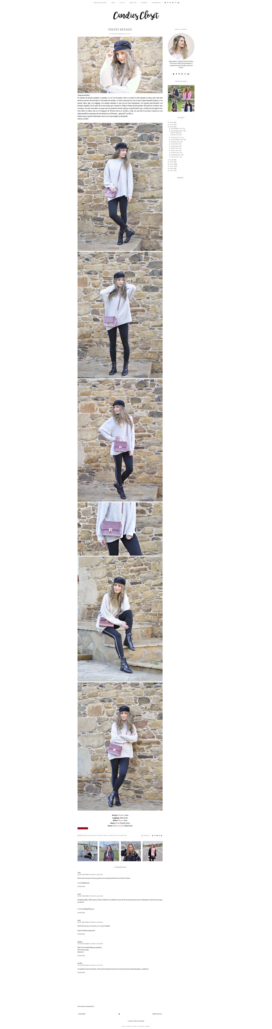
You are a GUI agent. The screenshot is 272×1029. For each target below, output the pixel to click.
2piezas (80, 942)
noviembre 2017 (177, 130)
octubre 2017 (176, 137)
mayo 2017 (175, 148)
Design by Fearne (143, 1026)
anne (79, 920)
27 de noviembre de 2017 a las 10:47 (90, 965)
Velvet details (176, 132)
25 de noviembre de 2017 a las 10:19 (90, 874)
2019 (172, 122)
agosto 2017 (176, 141)
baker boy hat (84, 835)
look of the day (96, 835)
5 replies (146, 835)
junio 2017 (175, 146)
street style (113, 835)
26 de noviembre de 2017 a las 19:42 (90, 896)
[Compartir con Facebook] (154, 835)
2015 (172, 161)
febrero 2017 (176, 154)
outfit (105, 835)
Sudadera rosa (176, 134)
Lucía (79, 894)
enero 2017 (175, 157)
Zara (121, 818)
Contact (144, 2)
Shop (113, 2)
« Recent (82, 1014)
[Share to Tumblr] (159, 835)
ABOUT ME (133, 2)
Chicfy (122, 2)
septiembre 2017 (177, 139)
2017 (172, 126)
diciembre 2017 (177, 128)
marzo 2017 (175, 152)
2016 (172, 159)
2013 (172, 166)
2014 (172, 164)
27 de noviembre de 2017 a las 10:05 (90, 943)
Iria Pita (80, 963)
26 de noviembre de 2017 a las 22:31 (90, 922)
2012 (172, 168)
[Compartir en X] (152, 835)
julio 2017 (175, 144)
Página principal (100, 2)
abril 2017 (175, 150)
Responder (81, 886)
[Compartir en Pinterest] (157, 835)
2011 (172, 170)
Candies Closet (132, 1026)
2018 (172, 124)
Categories (156, 2)
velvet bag (123, 835)
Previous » (158, 1014)
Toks (79, 872)
